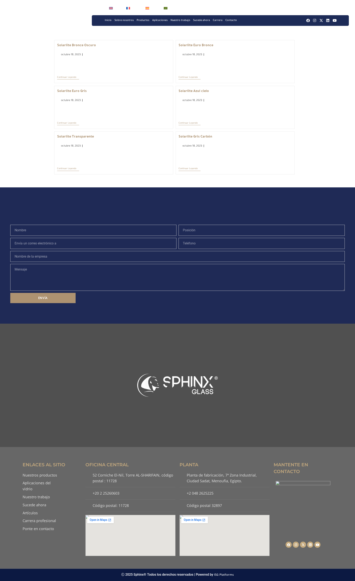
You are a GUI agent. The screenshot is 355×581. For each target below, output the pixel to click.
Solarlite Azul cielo (194, 91)
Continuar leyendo (68, 77)
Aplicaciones (160, 20)
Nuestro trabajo (180, 20)
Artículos (30, 512)
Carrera (217, 20)
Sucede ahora (201, 20)
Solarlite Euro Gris (72, 91)
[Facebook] (308, 20)
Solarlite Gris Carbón (195, 137)
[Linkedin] (328, 20)
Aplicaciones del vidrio (37, 485)
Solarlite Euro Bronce (196, 45)
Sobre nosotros (124, 20)
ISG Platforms (224, 575)
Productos (143, 20)
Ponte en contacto (38, 528)
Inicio (108, 20)
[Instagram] (314, 20)
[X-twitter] (321, 20)
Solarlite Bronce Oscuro (76, 45)
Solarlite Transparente (75, 137)
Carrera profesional (39, 520)
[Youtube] (334, 20)
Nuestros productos (40, 475)
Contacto (231, 20)
